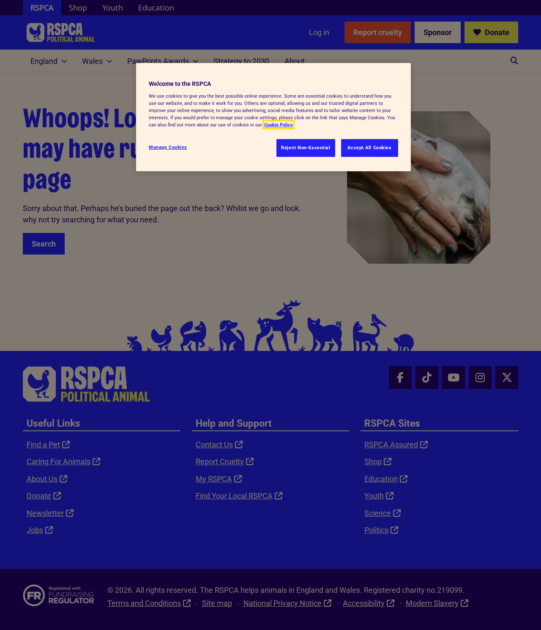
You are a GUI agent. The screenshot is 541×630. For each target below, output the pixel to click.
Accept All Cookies (369, 148)
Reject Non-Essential (305, 148)
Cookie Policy (278, 125)
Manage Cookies (168, 147)
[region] (273, 117)
